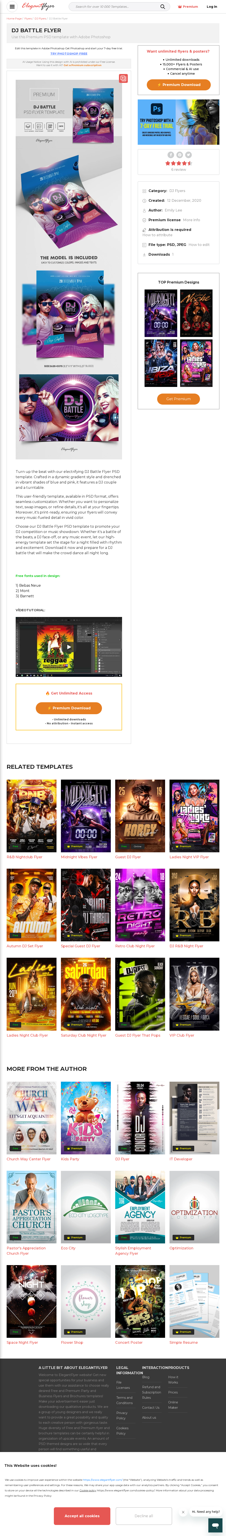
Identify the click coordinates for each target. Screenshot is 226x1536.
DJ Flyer (122, 1159)
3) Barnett (25, 596)
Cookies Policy (122, 1430)
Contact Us (150, 1408)
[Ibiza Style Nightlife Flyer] (161, 363)
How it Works (173, 1379)
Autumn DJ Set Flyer (25, 946)
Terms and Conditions (124, 1400)
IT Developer (181, 1159)
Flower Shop (72, 1342)
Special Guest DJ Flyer (80, 946)
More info (191, 220)
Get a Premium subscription (83, 65)
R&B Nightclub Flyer (24, 857)
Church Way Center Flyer (29, 1159)
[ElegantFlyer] (38, 7)
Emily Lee (173, 210)
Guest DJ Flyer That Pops (137, 1035)
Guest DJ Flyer (128, 857)
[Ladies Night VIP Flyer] (196, 363)
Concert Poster (129, 1342)
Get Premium (178, 399)
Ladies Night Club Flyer (27, 1035)
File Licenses (123, 1385)
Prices (173, 1392)
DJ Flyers (177, 191)
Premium (190, 7)
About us (149, 1418)
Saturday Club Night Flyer (83, 1035)
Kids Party (70, 1159)
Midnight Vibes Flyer (79, 857)
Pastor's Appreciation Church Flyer (26, 1251)
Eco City (68, 1248)
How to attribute (157, 235)
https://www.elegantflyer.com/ (102, 1479)
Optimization (181, 1248)
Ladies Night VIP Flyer (189, 857)
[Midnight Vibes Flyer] (161, 313)
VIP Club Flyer (182, 1035)
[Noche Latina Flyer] (196, 313)
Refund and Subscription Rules (151, 1392)
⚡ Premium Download (69, 708)
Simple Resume (184, 1342)
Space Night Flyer (22, 1342)
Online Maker (173, 1405)
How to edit (199, 245)
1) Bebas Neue (28, 585)
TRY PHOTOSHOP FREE (68, 53)
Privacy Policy (122, 1415)
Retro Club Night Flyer (135, 946)
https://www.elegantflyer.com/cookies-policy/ (125, 1490)
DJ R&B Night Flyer (186, 946)
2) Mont (23, 591)
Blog (145, 1377)
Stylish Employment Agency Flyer (133, 1251)
